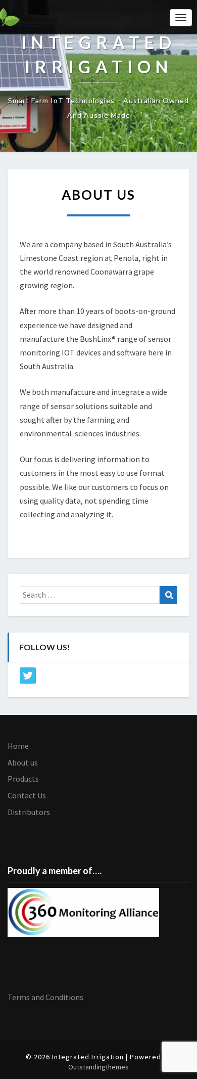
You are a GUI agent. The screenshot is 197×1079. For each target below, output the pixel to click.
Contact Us (27, 795)
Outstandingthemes (98, 1066)
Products (23, 779)
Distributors (29, 812)
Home (18, 746)
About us (23, 762)
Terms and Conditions (45, 997)
